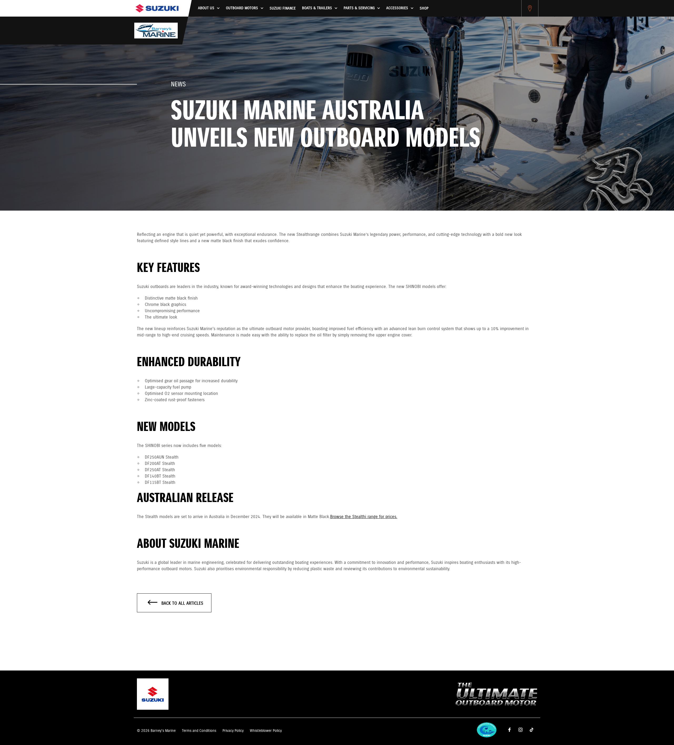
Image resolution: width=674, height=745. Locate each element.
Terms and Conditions (199, 730)
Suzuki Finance (283, 8)
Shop (424, 8)
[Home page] (157, 8)
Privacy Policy (233, 730)
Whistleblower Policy (266, 730)
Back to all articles (181, 603)
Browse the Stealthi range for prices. (363, 517)
